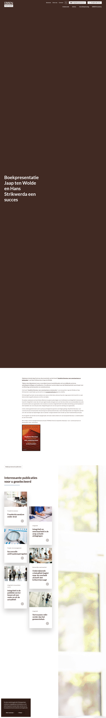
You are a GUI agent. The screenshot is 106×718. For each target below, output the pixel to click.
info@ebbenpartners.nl (78, 2)
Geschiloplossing (84, 6)
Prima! (20, 712)
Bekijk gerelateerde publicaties (13, 466)
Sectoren (48, 2)
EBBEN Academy (97, 6)
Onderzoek (65, 6)
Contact (61, 2)
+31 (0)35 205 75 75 (95, 2)
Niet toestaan (10, 712)
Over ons (54, 2)
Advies (74, 6)
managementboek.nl (51, 392)
